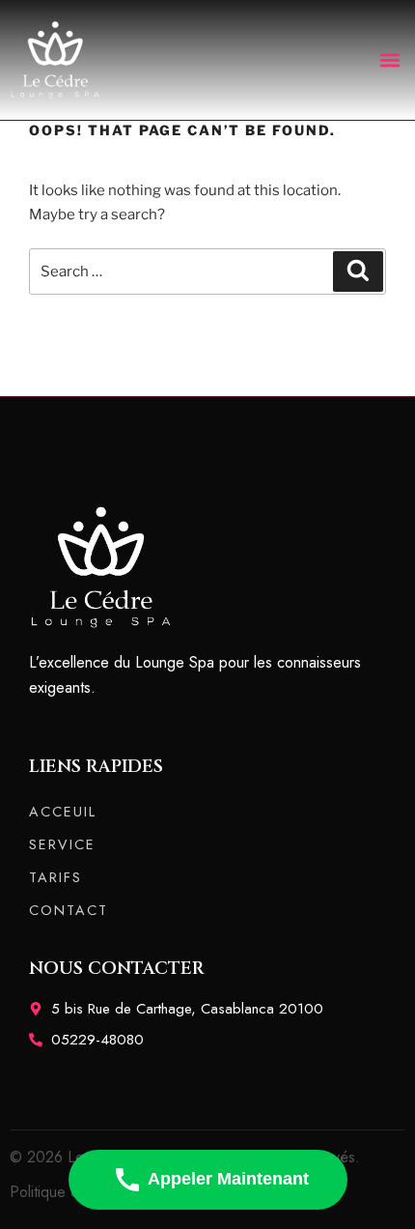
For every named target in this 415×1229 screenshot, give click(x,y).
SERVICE (62, 844)
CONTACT (68, 910)
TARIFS (55, 877)
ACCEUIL (63, 811)
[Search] (358, 271)
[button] (389, 59)
